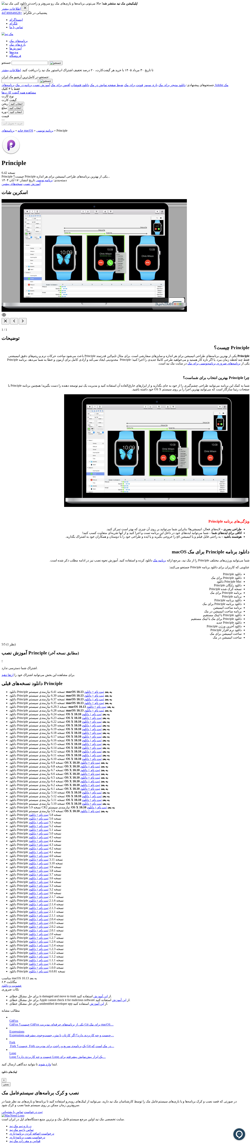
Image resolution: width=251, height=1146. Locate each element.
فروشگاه (15, 55)
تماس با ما (16, 27)
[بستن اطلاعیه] (25, 8)
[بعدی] (23, 321)
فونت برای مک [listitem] (133, 85)
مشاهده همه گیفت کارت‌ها (19, 92)
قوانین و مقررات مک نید (24, 1141)
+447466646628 (12, 13)
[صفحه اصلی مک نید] (7, 34)
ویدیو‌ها (13, 52)
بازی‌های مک (17, 44)
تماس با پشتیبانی (12, 1112)
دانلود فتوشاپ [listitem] (80, 85)
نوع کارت (8, 96)
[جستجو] (56, 63)
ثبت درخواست (33, 1112)
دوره (5, 112)
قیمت (5, 116)
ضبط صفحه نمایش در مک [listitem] (106, 85)
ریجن (5, 103)
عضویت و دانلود (12, 985)
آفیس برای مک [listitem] (60, 85)
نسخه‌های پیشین (12, 184)
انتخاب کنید (17, 103)
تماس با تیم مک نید (21, 1129)
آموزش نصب (31, 184)
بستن (6, 1084)
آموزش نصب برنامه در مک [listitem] (32, 85)
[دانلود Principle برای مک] (11, 153)
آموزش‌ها (15, 48)
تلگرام (13, 23)
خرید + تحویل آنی (12, 123)
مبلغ (4, 107)
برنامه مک (159, 560)
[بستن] (5, 321)
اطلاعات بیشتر (11, 8)
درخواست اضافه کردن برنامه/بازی (31, 1133)
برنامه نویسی (44, 130)
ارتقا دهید (8, 675)
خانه (20, 130)
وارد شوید (44, 1064)
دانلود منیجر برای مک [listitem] (172, 85)
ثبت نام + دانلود (94, 691)
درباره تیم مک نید (20, 1126)
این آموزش (100, 996)
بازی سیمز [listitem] (151, 85)
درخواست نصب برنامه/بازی (27, 1137)
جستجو (6, 62)
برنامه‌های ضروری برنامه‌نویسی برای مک (213, 363)
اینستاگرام (16, 19)
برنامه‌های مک (18, 41)
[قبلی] (14, 321)
